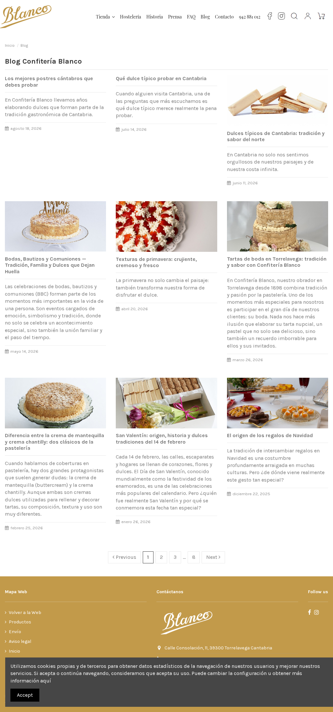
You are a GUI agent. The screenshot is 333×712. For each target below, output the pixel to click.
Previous (125, 557)
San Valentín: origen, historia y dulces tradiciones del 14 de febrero (162, 438)
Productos (20, 622)
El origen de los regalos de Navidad (270, 435)
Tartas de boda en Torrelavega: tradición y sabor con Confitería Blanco (276, 262)
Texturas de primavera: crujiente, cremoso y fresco (156, 262)
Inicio (14, 651)
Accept (25, 695)
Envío (15, 631)
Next (212, 557)
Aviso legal (20, 641)
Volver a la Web (25, 612)
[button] (105, 17)
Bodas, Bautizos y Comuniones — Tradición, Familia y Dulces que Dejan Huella (50, 265)
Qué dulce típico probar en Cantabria (161, 78)
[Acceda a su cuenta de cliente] (308, 16)
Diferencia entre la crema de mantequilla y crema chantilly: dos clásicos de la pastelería (54, 441)
